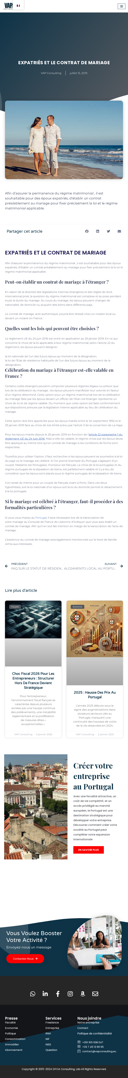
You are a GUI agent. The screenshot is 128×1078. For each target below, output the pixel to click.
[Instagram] (70, 994)
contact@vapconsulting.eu (99, 1051)
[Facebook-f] (58, 994)
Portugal (41, 517)
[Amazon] (83, 994)
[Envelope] (95, 994)
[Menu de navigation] (122, 6)
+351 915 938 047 (92, 1042)
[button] (86, 231)
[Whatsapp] (33, 994)
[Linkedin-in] (45, 994)
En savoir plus (88, 850)
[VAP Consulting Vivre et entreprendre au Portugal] (12, 6)
